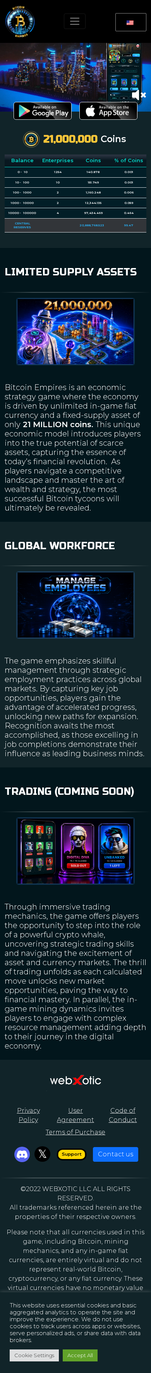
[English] (129, 22)
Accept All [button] (80, 1355)
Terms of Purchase (75, 1132)
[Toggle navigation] (75, 21)
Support (71, 1154)
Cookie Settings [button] (34, 1355)
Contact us (115, 1154)
